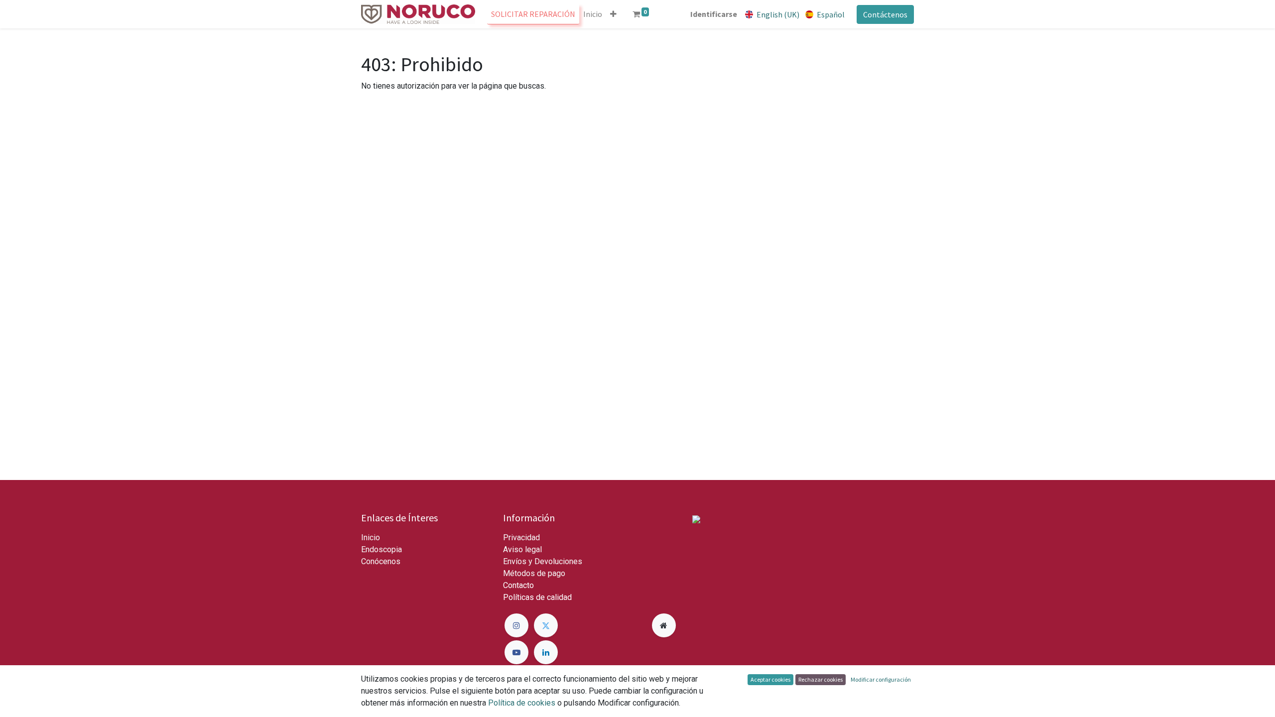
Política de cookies (521, 703)
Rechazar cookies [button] (820, 679)
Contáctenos (885, 14)
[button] (613, 14)
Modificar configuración (881, 679)
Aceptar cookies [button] (770, 679)
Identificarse (713, 14)
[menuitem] (533, 14)
